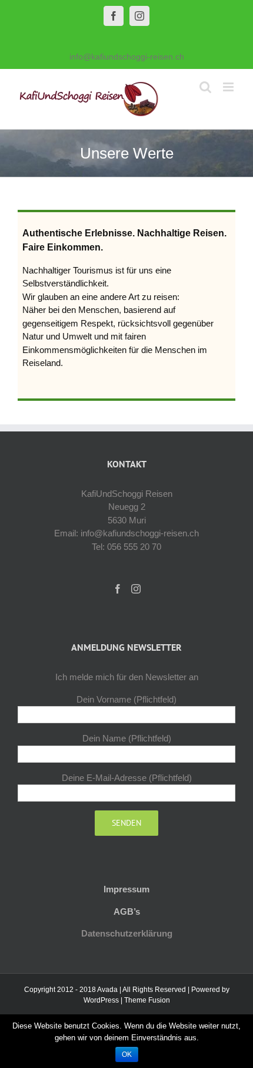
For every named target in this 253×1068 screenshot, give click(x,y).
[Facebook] (117, 589)
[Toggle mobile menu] (229, 87)
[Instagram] (136, 589)
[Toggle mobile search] (205, 87)
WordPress (101, 1000)
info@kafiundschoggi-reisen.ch (126, 56)
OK (127, 1054)
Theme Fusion (147, 1000)
